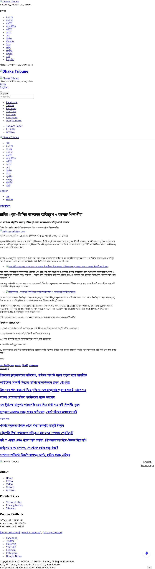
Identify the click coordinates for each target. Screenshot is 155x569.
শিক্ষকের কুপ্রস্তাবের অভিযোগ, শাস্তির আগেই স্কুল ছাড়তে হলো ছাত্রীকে (43, 375)
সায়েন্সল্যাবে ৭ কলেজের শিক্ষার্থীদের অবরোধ (59, 291)
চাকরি (8, 56)
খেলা (8, 35)
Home (9, 477)
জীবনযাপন (10, 41)
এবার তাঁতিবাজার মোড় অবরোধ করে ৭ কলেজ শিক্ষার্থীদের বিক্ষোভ (83, 266)
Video (9, 484)
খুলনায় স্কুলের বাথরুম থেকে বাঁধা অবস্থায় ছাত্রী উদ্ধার (32, 425)
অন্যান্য (9, 53)
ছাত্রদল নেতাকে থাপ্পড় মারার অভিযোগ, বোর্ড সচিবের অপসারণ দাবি (38, 412)
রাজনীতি (9, 23)
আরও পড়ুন (4, 368)
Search (10, 487)
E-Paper (10, 128)
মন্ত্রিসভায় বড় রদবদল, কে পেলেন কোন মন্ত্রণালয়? (29, 447)
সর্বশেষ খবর (4, 418)
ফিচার (8, 44)
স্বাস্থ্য (8, 47)
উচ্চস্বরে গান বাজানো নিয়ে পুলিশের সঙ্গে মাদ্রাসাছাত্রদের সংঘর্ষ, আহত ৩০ (43, 390)
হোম (7, 142)
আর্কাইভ (9, 182)
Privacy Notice (14, 505)
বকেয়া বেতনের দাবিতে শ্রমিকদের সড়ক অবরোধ (27, 397)
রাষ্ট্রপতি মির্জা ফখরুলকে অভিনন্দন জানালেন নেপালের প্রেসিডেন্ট (36, 433)
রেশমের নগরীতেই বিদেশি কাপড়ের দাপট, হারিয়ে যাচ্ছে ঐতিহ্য (35, 455)
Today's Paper (14, 125)
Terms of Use (13, 502)
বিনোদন (9, 38)
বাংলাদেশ (9, 20)
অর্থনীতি (9, 29)
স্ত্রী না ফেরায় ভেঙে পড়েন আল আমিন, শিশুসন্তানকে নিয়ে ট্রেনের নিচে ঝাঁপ (43, 440)
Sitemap (10, 508)
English (10, 59)
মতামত (8, 32)
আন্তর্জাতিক (11, 26)
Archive (10, 131)
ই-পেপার (9, 17)
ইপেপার (3, 84)
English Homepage (147, 463)
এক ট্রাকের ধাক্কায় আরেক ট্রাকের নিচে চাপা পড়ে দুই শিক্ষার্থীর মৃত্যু (39, 404)
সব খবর (9, 149)
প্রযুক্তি (9, 50)
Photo (9, 480)
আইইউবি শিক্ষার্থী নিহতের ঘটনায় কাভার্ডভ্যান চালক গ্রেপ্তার (35, 382)
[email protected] (10, 532)
